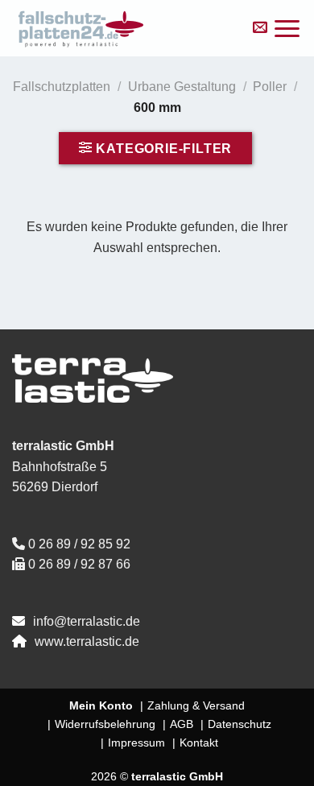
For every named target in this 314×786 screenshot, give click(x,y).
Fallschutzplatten (61, 86)
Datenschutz (239, 724)
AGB (181, 724)
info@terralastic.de (86, 621)
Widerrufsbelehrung (105, 724)
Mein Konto (101, 705)
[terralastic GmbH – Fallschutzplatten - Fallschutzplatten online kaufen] (122, 28)
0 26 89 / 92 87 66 (79, 564)
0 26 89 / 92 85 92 (79, 544)
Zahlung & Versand (196, 705)
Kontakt (199, 742)
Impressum (136, 742)
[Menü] (287, 28)
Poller (270, 86)
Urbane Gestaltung (182, 86)
